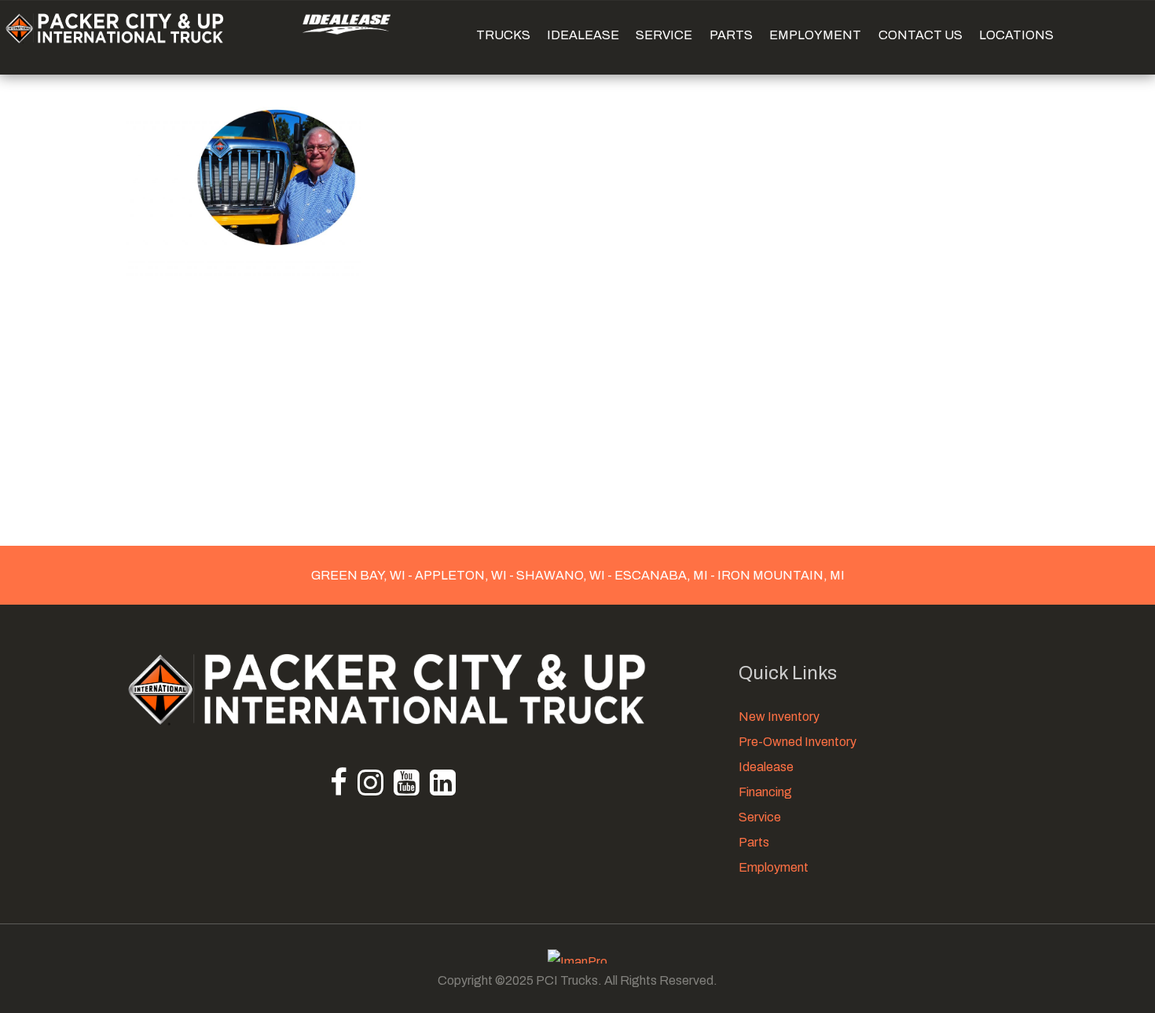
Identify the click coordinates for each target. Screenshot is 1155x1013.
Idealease (766, 766)
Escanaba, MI (661, 575)
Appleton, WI (460, 575)
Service (760, 817)
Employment (773, 867)
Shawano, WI (560, 575)
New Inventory (779, 716)
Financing (765, 792)
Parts (754, 842)
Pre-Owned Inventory (797, 741)
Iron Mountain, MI (780, 575)
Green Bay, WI (359, 575)
